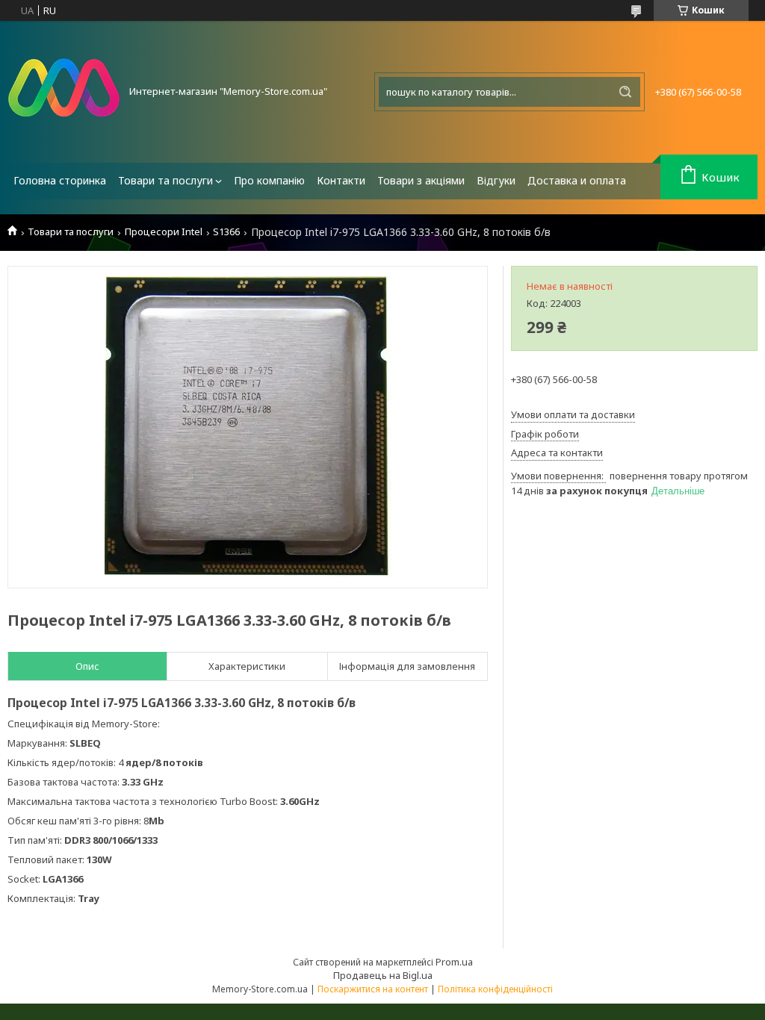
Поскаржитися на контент (373, 989)
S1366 (226, 232)
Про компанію (269, 180)
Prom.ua (454, 961)
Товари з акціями (421, 180)
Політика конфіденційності (495, 989)
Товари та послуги (165, 180)
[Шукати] (625, 92)
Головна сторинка (59, 180)
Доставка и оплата (576, 180)
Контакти (341, 180)
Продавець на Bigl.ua (383, 975)
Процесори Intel (163, 232)
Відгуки (496, 180)
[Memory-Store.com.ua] (63, 92)
